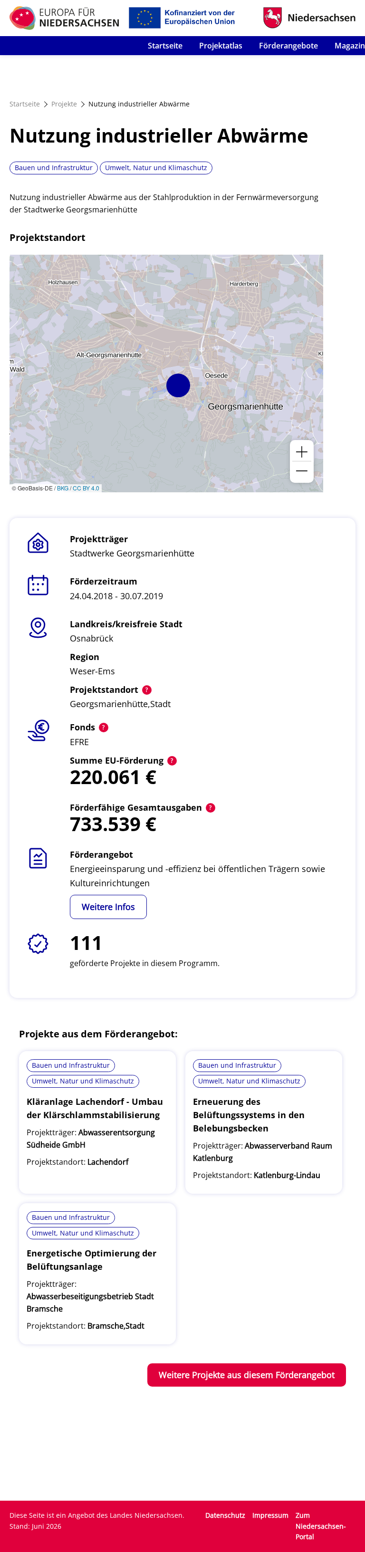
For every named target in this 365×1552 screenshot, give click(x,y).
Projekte (64, 103)
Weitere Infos (108, 906)
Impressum (270, 1515)
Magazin (350, 45)
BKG (62, 488)
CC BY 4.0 (86, 488)
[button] (178, 385)
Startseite (165, 45)
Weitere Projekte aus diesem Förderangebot (247, 1374)
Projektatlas (220, 45)
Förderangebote (288, 45)
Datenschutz (225, 1515)
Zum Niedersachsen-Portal (321, 1526)
